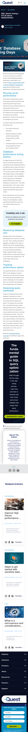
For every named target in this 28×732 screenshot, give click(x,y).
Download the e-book (14, 416)
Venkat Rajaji (9, 631)
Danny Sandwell (10, 577)
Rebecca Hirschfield (15, 25)
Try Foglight (15, 224)
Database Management (10, 426)
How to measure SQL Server (16, 82)
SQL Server (11, 10)
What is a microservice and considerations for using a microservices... (14, 623)
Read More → (19, 542)
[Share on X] (10, 470)
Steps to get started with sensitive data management (12, 569)
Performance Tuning (15, 428)
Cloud (6, 603)
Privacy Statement (8, 731)
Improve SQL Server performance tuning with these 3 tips (14, 515)
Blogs (3, 10)
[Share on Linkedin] (18, 470)
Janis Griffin (9, 523)
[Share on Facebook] (14, 470)
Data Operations (9, 496)
